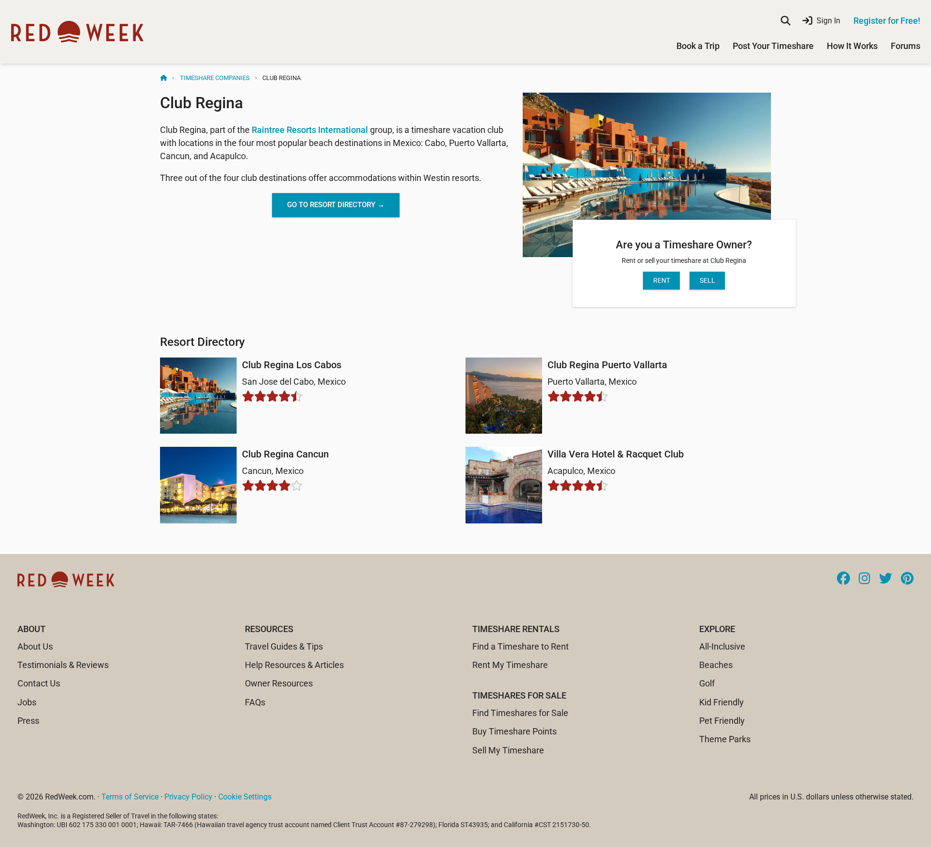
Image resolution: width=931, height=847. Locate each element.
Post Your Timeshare (773, 46)
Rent (661, 280)
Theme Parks (725, 739)
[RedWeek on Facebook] (843, 579)
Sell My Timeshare (508, 750)
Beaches (716, 665)
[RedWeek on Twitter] (885, 579)
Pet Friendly (722, 721)
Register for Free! (886, 21)
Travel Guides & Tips (284, 646)
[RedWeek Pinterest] (907, 579)
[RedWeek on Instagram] (864, 579)
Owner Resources (279, 683)
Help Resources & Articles (294, 665)
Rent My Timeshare (510, 665)
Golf (707, 683)
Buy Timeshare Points (514, 731)
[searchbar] (785, 21)
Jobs (26, 702)
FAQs (255, 702)
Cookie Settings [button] (245, 796)
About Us (35, 646)
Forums (905, 46)
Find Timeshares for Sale (520, 713)
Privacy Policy (188, 796)
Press (28, 721)
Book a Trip (698, 46)
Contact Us (38, 683)
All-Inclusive (722, 646)
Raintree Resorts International (310, 130)
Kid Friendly (721, 702)
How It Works (852, 46)
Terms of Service (130, 796)
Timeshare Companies (215, 77)
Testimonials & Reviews (63, 665)
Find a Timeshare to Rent (520, 646)
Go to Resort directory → (336, 204)
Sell (707, 280)
